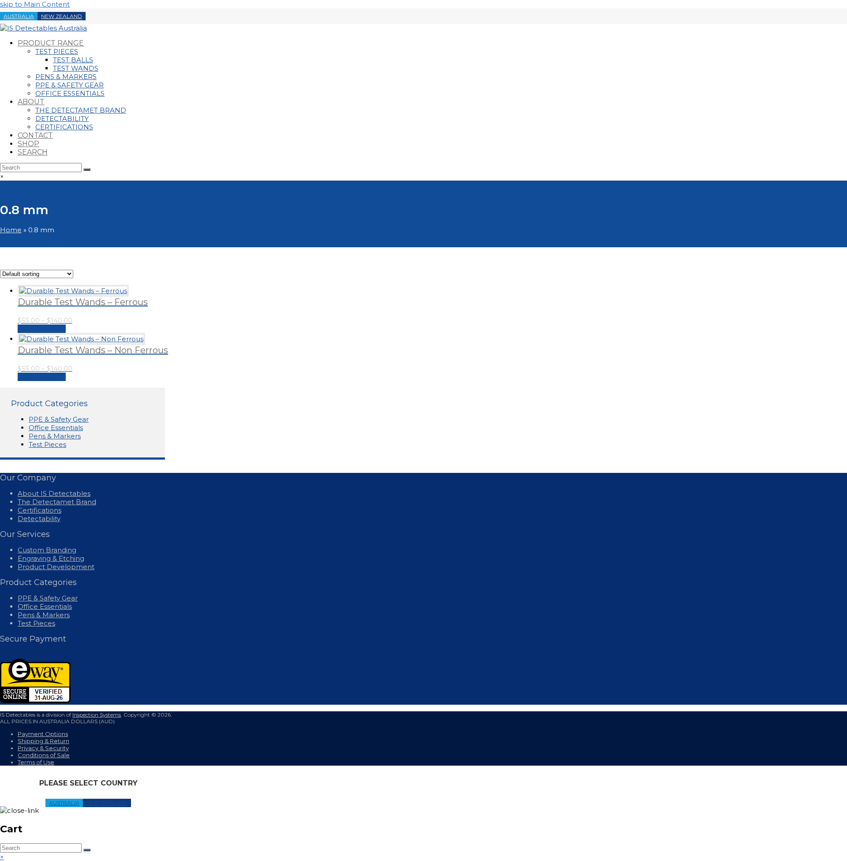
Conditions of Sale (44, 755)
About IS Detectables (54, 493)
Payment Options (43, 733)
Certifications (39, 510)
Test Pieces (47, 444)
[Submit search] (86, 850)
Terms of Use (36, 762)
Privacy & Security (43, 747)
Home (11, 230)
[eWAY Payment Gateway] (35, 700)
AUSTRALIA (19, 16)
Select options (42, 329)
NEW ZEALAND (61, 16)
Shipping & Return (43, 740)
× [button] (2, 857)
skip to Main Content (35, 4)
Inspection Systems (96, 714)
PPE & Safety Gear (59, 419)
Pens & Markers (55, 436)
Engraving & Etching (51, 558)
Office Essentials (56, 427)
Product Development (56, 567)
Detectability (39, 518)
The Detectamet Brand (57, 502)
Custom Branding (47, 550)
